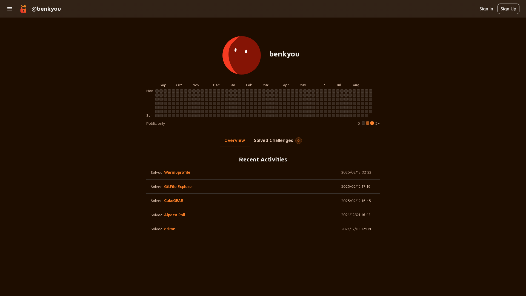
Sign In (486, 8)
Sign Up (508, 8)
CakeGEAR (174, 200)
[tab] (235, 140)
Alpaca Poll (174, 214)
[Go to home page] (23, 9)
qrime (169, 228)
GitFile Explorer (178, 186)
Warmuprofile (177, 172)
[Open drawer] (9, 8)
